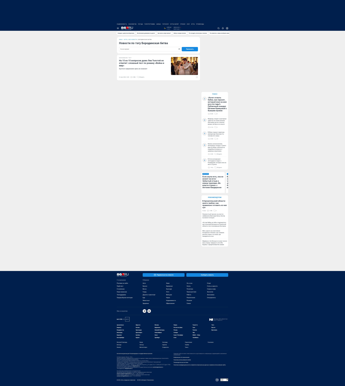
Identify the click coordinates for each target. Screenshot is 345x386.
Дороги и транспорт (149, 295)
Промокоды (200, 24)
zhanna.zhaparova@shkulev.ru (124, 373)
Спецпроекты (211, 297)
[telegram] (144, 311)
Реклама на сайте (122, 283)
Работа (189, 295)
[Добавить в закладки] (197, 77)
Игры (193, 24)
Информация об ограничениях (181, 357)
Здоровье (146, 303)
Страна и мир (211, 289)
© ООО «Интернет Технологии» (145, 380)
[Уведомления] (223, 28)
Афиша (158, 24)
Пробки (182, 24)
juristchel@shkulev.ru (158, 367)
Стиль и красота (212, 286)
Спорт (209, 283)
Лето (167, 292)
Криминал (169, 286)
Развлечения (191, 297)
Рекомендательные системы (181, 362)
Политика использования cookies (182, 360)
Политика (190, 289)
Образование (170, 303)
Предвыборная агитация (125, 297)
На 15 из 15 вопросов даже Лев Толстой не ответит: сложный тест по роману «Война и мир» (141, 63)
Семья (189, 303)
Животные (146, 300)
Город (144, 292)
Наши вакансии (122, 292)
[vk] (149, 311)
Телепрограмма (149, 24)
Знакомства (132, 24)
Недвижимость (122, 24)
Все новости (133, 39)
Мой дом (169, 295)
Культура (169, 289)
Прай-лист (120, 286)
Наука (168, 297)
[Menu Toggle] (118, 28)
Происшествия (191, 292)
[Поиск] (218, 28)
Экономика (210, 295)
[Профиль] (227, 28)
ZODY (188, 24)
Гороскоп (165, 24)
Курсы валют (174, 24)
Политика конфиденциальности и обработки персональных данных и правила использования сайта (200, 365)
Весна (144, 289)
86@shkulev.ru (136, 366)
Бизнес (145, 286)
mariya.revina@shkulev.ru (123, 376)
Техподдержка (121, 295)
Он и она (189, 283)
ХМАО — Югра (123, 39)
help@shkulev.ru (129, 368)
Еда (144, 297)
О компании (121, 289)
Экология (210, 292)
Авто (144, 283)
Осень (189, 286)
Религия (189, 300)
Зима (167, 283)
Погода (140, 24)
